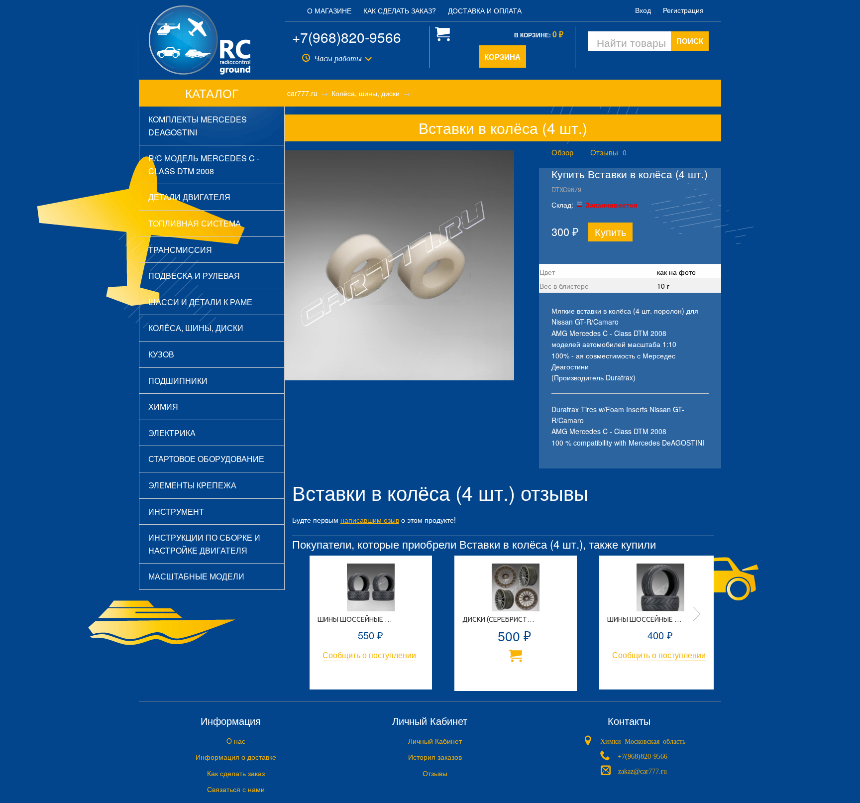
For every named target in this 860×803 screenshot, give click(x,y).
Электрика (172, 433)
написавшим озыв (369, 520)
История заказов (435, 757)
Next (697, 614)
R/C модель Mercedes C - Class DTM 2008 (203, 164)
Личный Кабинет (435, 741)
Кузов (161, 354)
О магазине (329, 10)
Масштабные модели (196, 576)
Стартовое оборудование (206, 458)
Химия (163, 406)
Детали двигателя (189, 197)
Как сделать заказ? (399, 10)
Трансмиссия (180, 249)
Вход (643, 10)
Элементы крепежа (192, 485)
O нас (235, 741)
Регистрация (683, 10)
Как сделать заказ (236, 773)
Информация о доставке (236, 757)
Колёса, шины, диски (195, 328)
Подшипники (178, 380)
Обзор (562, 151)
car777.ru (302, 93)
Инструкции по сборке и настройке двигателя (204, 544)
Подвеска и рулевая (194, 275)
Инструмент (176, 511)
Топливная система (194, 223)
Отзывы (604, 151)
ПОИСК (689, 40)
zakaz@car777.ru (642, 770)
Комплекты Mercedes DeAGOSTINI (197, 126)
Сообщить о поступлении (369, 655)
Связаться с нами (236, 789)
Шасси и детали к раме (200, 302)
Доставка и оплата (485, 10)
